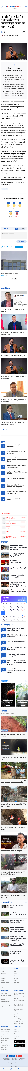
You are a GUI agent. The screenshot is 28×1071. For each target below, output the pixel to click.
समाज (2, 971)
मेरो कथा (15, 1017)
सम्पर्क (15, 1038)
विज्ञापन (15, 1034)
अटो (15, 980)
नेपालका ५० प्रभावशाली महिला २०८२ (19, 994)
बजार (15, 971)
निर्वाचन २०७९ (4, 1040)
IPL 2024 (3, 999)
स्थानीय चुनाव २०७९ (5, 1038)
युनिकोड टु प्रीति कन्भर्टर (18, 1023)
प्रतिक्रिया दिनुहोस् (21, 241)
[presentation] (12, 279)
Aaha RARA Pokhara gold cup (6, 1002)
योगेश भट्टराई (5, 189)
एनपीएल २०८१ (4, 993)
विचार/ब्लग (3, 974)
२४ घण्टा (2, 714)
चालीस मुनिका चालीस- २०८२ (18, 1010)
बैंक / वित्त (16, 978)
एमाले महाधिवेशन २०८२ (6, 1045)
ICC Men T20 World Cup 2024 (6, 996)
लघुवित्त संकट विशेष (5, 1032)
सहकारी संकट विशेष (5, 1029)
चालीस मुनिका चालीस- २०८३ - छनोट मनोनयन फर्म (18, 1006)
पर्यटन (15, 974)
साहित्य (2, 976)
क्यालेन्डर (5, 597)
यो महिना (12, 714)
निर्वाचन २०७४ (4, 1036)
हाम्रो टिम (15, 1029)
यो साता (7, 714)
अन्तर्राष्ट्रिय (3, 987)
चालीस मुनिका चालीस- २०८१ (18, 1013)
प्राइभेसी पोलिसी (17, 1036)
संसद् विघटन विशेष (5, 1034)
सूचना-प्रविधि (16, 983)
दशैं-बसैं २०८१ (4, 1049)
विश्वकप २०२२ (4, 1047)
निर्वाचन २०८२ (4, 1043)
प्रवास (2, 985)
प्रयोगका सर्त (16, 1032)
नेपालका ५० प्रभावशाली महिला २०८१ (19, 997)
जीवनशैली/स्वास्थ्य (5, 983)
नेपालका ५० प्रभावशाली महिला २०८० (19, 1001)
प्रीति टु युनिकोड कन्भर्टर (18, 1021)
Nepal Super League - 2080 (6, 1005)
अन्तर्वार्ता (3, 978)
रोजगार (15, 976)
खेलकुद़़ (3, 980)
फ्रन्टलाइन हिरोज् (17, 1019)
